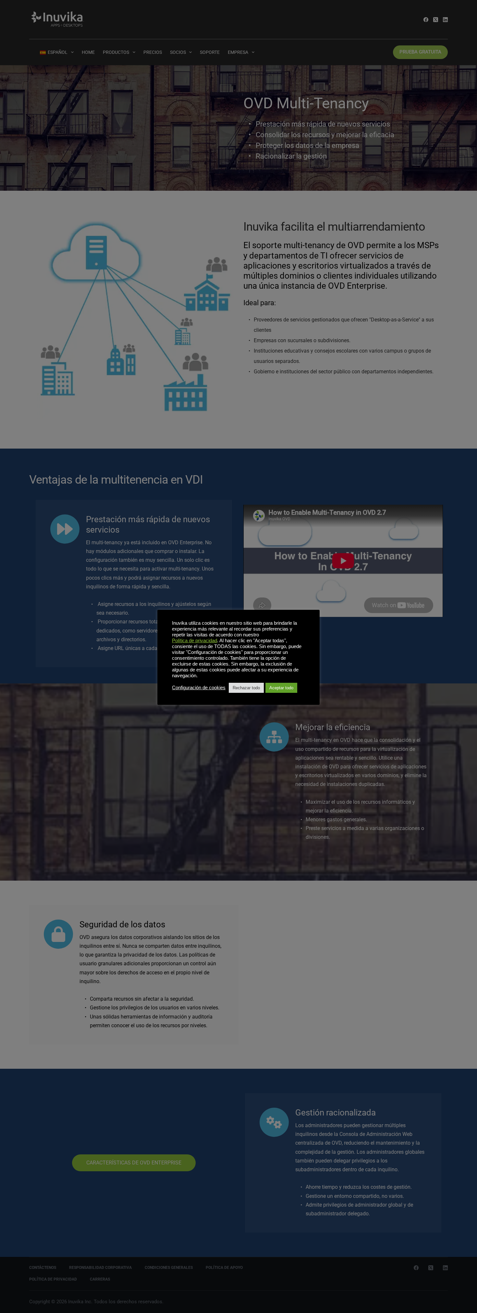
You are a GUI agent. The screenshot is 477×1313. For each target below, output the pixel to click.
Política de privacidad (194, 640)
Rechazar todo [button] (246, 687)
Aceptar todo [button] (281, 687)
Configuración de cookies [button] (199, 687)
